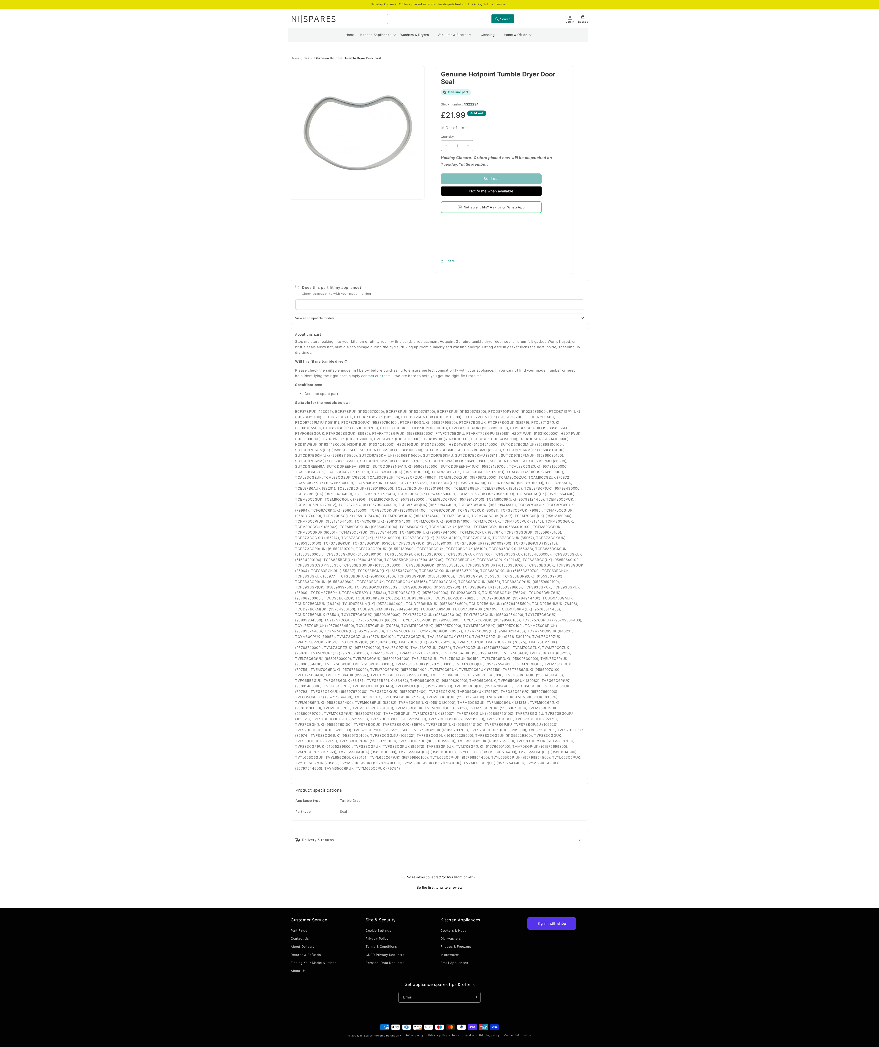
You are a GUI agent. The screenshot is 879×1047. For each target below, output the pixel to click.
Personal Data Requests (385, 963)
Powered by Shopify (387, 1035)
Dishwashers (450, 939)
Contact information (517, 1035)
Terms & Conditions (381, 947)
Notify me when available (491, 191)
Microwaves (450, 955)
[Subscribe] (475, 997)
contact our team (376, 376)
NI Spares (366, 1035)
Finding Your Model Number (313, 963)
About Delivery (303, 947)
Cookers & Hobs (453, 931)
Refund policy (414, 1035)
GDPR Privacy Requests (385, 955)
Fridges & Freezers (455, 947)
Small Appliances (454, 963)
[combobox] (451, 19)
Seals (308, 58)
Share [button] (450, 261)
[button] (378, 35)
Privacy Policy (377, 939)
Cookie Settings (378, 931)
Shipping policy (489, 1035)
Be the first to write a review (439, 887)
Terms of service (463, 1035)
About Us (298, 971)
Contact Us (300, 939)
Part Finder (300, 931)
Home (295, 58)
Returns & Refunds (306, 955)
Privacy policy (437, 1035)
